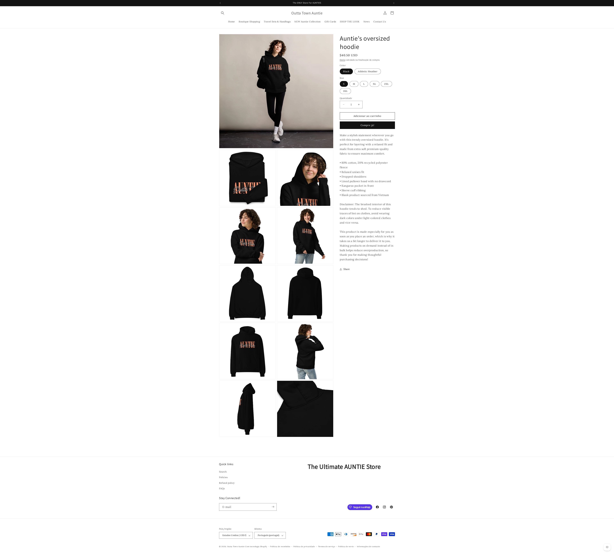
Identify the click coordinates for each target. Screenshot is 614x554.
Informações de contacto (368, 546)
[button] (222, 12)
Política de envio (346, 546)
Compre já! (367, 125)
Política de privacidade (304, 546)
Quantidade (346, 98)
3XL (345, 91)
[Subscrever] (272, 507)
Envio (342, 60)
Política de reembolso (280, 546)
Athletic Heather (368, 71)
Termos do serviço (326, 546)
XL (374, 83)
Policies (223, 477)
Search (223, 471)
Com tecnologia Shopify (256, 547)
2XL (386, 83)
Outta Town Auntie (236, 547)
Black (346, 71)
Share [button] (346, 269)
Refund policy (227, 482)
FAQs (222, 488)
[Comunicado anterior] (220, 3)
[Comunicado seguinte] (393, 3)
